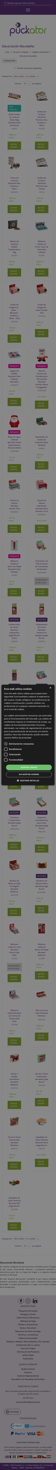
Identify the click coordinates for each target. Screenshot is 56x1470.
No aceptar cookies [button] (29, 774)
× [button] (50, 688)
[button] (28, 780)
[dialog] (28, 735)
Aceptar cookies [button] (29, 767)
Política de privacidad (21, 737)
